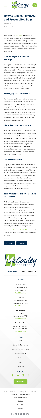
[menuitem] (20, 401)
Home (21, 341)
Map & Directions (20, 293)
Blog (20, 362)
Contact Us (20, 366)
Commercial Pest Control (20, 349)
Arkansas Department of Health (17, 230)
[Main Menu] (5, 5)
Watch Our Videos (20, 354)
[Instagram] (23, 375)
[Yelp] (28, 375)
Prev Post (9, 243)
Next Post (22, 243)
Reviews (20, 358)
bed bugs (19, 35)
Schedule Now (20, 382)
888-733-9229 (29, 271)
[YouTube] (18, 375)
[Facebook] (12, 375)
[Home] (20, 5)
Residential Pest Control (20, 345)
